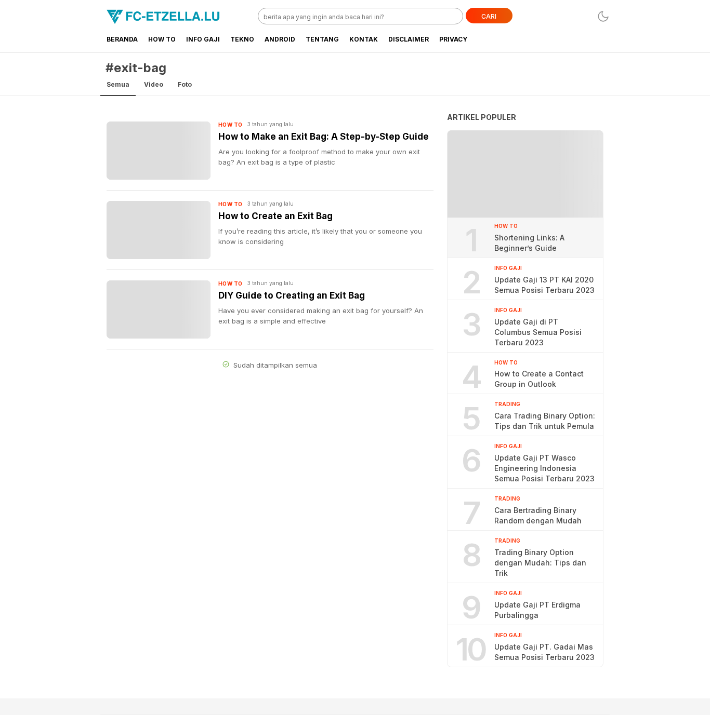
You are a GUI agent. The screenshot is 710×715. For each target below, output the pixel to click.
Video (153, 84)
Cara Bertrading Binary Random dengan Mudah (538, 515)
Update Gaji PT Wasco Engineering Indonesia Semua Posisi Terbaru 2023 (544, 468)
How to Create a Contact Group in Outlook (539, 378)
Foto (185, 84)
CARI (488, 16)
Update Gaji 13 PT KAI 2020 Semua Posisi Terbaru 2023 (544, 284)
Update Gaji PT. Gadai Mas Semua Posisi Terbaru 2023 (544, 652)
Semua (118, 84)
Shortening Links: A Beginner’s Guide (529, 242)
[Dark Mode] (603, 16)
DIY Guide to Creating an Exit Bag (291, 295)
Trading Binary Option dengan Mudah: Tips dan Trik (540, 562)
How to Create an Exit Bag (275, 216)
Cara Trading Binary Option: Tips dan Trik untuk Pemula (544, 420)
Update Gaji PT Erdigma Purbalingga (537, 609)
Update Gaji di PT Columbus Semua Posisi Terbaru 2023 (538, 332)
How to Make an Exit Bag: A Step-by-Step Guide (323, 136)
